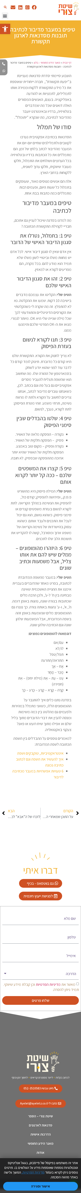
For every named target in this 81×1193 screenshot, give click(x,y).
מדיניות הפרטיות (48, 984)
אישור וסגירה (40, 1186)
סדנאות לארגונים (40, 1125)
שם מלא (73, 910)
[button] (5, 7)
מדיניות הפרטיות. (32, 1172)
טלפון (75, 929)
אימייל (74, 948)
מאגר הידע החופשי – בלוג (47, 62)
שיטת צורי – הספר (40, 1116)
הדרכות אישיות (40, 1134)
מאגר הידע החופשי (40, 1143)
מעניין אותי (71, 966)
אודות (40, 1152)
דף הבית (67, 62)
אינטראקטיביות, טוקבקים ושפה (40, 753)
